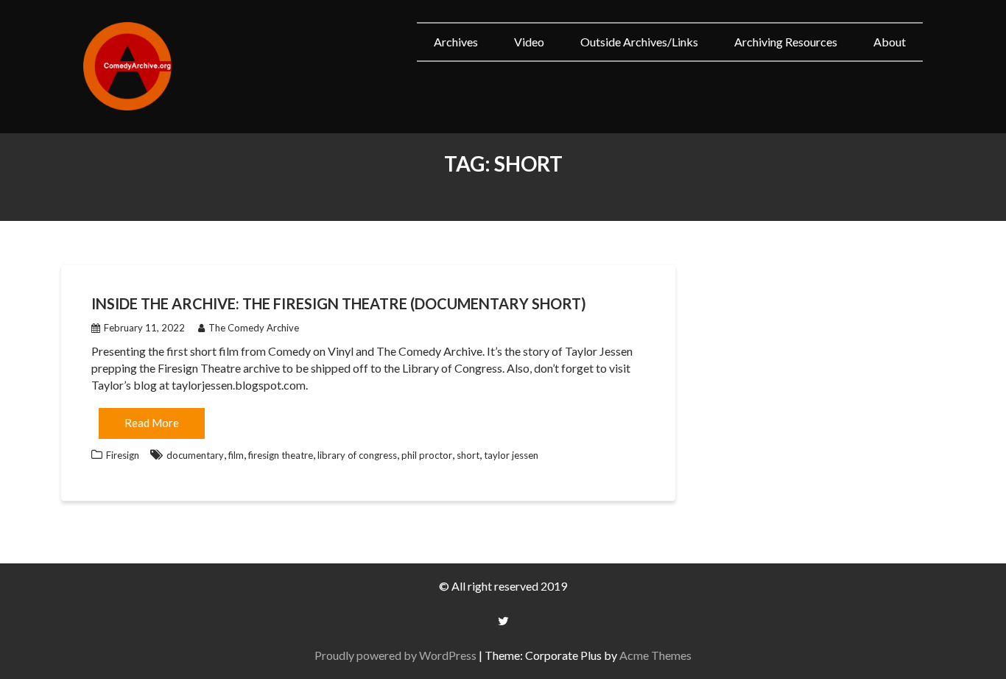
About (889, 42)
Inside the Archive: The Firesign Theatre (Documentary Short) (338, 303)
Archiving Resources (785, 42)
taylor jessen (511, 455)
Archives (456, 42)
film (236, 455)
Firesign (122, 455)
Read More (151, 422)
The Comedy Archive (253, 328)
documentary (195, 455)
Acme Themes (655, 655)
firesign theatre (280, 455)
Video (529, 42)
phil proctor (426, 455)
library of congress (357, 455)
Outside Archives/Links (639, 42)
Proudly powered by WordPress (395, 655)
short (468, 455)
